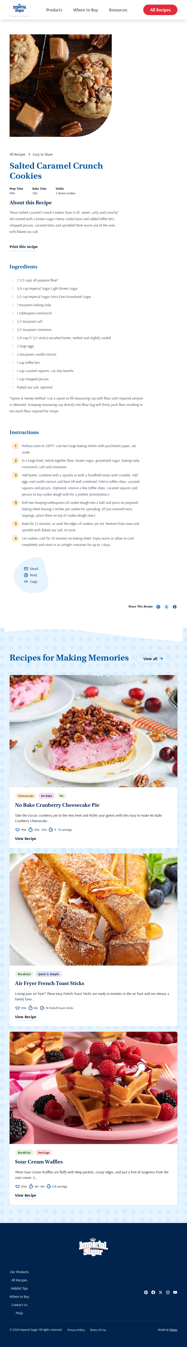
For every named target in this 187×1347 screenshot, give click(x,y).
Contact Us (19, 1304)
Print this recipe (24, 246)
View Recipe (25, 839)
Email (34, 568)
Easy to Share (43, 154)
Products (54, 10)
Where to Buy (85, 10)
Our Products (19, 1271)
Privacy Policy (76, 1330)
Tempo (173, 1330)
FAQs (19, 1313)
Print (33, 575)
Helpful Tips (19, 1288)
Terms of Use (98, 1330)
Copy (33, 581)
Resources (118, 10)
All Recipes (160, 10)
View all (150, 658)
